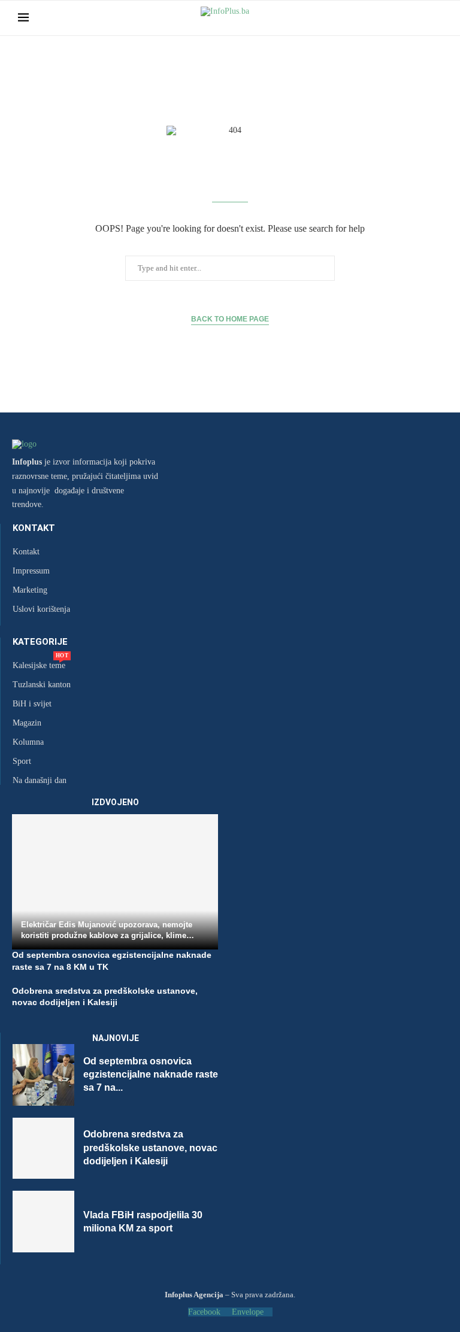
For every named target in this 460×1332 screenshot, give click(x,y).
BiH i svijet (32, 704)
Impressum (31, 571)
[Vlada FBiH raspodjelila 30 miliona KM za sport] (43, 1221)
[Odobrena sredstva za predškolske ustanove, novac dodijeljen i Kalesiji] (43, 1148)
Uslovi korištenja (41, 609)
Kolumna (28, 742)
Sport (22, 761)
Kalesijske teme (39, 666)
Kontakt (34, 528)
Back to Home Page (230, 319)
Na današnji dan (39, 780)
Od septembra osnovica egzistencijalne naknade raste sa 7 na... (150, 1074)
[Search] (436, 18)
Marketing (30, 590)
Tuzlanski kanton (42, 685)
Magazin (27, 723)
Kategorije (40, 642)
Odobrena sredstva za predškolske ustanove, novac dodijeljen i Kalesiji (150, 1147)
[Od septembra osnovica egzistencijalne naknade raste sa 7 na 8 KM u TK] (43, 1075)
